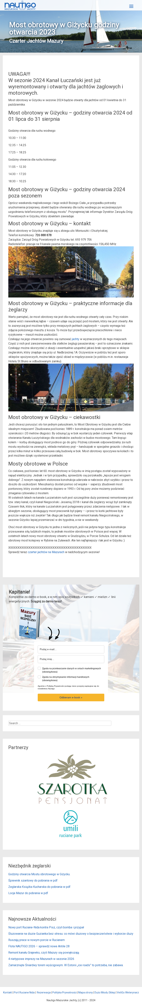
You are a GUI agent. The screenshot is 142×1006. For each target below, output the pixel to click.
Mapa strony (85, 992)
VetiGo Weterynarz (128, 992)
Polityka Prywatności (64, 992)
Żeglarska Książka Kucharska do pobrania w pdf (39, 887)
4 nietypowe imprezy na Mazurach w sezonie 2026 (41, 959)
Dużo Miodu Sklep (104, 992)
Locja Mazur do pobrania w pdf (28, 893)
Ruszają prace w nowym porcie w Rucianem (36, 940)
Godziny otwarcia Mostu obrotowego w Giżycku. (39, 874)
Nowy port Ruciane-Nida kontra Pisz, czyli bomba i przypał (46, 927)
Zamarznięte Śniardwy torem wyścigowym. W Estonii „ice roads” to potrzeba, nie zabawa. (65, 965)
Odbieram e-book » (71, 697)
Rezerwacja (44, 992)
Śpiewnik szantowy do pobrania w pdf (33, 880)
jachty (75, 339)
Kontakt (7, 992)
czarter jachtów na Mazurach (46, 552)
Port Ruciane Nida (24, 992)
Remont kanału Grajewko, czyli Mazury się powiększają (43, 952)
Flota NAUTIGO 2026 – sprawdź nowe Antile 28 (39, 946)
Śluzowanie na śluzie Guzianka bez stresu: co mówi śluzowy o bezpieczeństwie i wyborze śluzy (70, 933)
